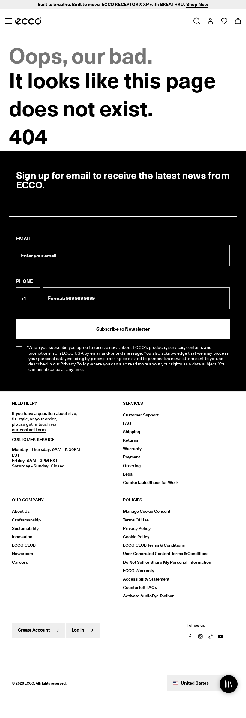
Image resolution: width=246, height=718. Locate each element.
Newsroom (22, 553)
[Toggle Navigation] (8, 21)
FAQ (127, 423)
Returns (130, 440)
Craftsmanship (26, 520)
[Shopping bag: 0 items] (237, 21)
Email (23, 239)
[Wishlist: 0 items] (224, 21)
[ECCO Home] (28, 21)
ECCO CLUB (24, 545)
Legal (128, 474)
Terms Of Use (136, 520)
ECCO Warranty (138, 570)
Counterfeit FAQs (140, 587)
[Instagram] (200, 636)
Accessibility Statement (146, 579)
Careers (20, 562)
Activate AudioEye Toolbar (148, 595)
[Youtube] (220, 636)
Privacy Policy (74, 364)
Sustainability (25, 528)
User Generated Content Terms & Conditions (165, 553)
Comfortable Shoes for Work (150, 482)
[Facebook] (190, 636)
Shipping (131, 431)
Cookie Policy (136, 536)
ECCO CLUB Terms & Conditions (154, 545)
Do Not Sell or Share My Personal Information (167, 562)
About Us (21, 511)
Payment (131, 457)
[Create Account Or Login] (210, 21)
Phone (24, 281)
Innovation (22, 536)
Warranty (132, 448)
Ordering (132, 465)
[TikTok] (210, 636)
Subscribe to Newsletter (123, 329)
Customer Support (141, 415)
